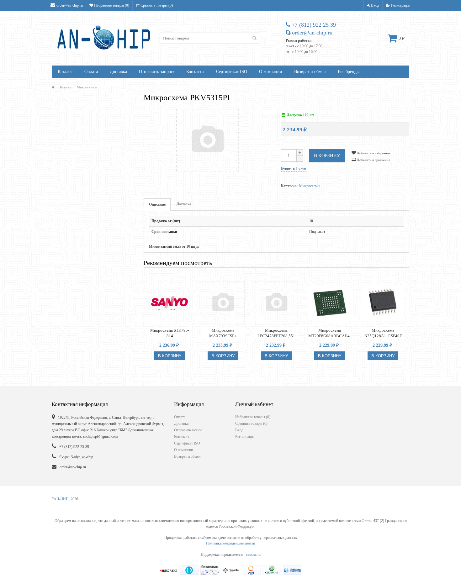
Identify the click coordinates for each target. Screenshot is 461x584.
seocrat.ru (253, 554)
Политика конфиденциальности (230, 543)
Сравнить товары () (156, 5)
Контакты (195, 71)
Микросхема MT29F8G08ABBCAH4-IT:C (329, 333)
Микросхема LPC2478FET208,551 (276, 333)
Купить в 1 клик (293, 169)
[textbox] (210, 38)
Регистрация (400, 5)
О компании (270, 71)
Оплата (91, 71)
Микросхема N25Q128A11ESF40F (383, 333)
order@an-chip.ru (69, 5)
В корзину (327, 155)
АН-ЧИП (60, 499)
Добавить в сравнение (373, 160)
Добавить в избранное (373, 153)
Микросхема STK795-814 (169, 333)
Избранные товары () (111, 5)
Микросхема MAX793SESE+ (223, 333)
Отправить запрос (156, 71)
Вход (374, 5)
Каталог (65, 71)
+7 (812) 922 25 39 (313, 25)
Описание (157, 204)
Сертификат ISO (231, 71)
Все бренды (348, 71)
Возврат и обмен (310, 71)
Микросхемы (87, 87)
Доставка (118, 71)
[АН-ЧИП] (53, 87)
